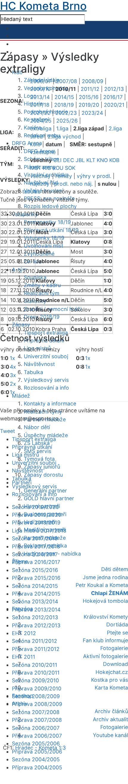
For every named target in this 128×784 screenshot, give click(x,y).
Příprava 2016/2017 (36, 562)
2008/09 (92, 81)
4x (13, 367)
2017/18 (39, 105)
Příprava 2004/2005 (37, 767)
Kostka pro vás (109, 680)
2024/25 (40, 121)
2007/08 (66, 81)
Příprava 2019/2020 (36, 515)
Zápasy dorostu (43, 475)
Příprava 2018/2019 (36, 522)
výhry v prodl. (94, 176)
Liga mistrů (25, 455)
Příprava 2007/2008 (37, 720)
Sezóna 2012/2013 (35, 617)
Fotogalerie (114, 648)
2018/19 (64, 105)
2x (13, 384)
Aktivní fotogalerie (105, 656)
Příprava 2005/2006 (37, 751)
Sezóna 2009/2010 (35, 680)
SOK (70, 168)
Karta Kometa (111, 687)
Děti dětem (114, 569)
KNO (102, 160)
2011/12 (90, 89)
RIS (47, 168)
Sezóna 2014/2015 (35, 586)
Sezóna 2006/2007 (36, 728)
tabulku (31, 191)
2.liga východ (64, 136)
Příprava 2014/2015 (36, 594)
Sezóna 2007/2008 (36, 712)
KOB (114, 160)
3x (13, 375)
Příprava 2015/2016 (36, 578)
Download (115, 664)
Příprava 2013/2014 (36, 609)
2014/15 (64, 97)
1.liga (62, 128)
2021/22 (40, 113)
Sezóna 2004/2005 (36, 759)
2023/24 (92, 113)
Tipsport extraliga (34, 439)
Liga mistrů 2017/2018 (39, 530)
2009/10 (40, 89)
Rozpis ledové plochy (50, 206)
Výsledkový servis (46, 380)
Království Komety (106, 617)
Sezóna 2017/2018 (35, 538)
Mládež (21, 396)
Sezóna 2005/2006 (36, 743)
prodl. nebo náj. (73, 184)
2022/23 (66, 113)
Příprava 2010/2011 (36, 672)
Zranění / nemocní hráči (53, 309)
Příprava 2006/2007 (37, 736)
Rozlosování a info (46, 388)
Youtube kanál (110, 735)
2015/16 (89, 97)
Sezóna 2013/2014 (35, 601)
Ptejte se (117, 632)
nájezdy (39, 184)
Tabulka (33, 372)
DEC (68, 160)
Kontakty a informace (50, 403)
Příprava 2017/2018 (36, 546)
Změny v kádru (42, 285)
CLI (57, 160)
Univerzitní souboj (46, 356)
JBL (80, 160)
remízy (63, 176)
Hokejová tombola (105, 601)
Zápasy (21, 324)
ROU (57, 168)
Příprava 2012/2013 (36, 625)
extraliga (40, 128)
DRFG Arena (27, 143)
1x (12, 358)
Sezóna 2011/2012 (34, 641)
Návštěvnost (39, 364)
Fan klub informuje (105, 640)
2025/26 (67, 121)
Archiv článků (111, 711)
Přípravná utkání (32, 447)
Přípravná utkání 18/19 (51, 230)
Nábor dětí (37, 427)
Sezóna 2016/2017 (35, 554)
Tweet (7, 431)
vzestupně (43, 152)
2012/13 (114, 89)
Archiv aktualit (110, 719)
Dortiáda (117, 624)
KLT (90, 160)
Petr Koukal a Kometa (102, 585)
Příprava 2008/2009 (37, 704)
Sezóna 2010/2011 (34, 665)
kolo (35, 144)
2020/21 (114, 105)
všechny (40, 176)
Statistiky (35, 301)
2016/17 (113, 97)
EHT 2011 (23, 657)
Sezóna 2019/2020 (35, 507)
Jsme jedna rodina (105, 577)
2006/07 (40, 81)
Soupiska (35, 277)
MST (35, 168)
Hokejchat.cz (112, 672)
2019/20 (89, 105)
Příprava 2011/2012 (36, 649)
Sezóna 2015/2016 (35, 570)
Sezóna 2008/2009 (36, 696)
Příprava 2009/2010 (36, 688)
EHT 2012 (24, 633)
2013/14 (40, 97)
